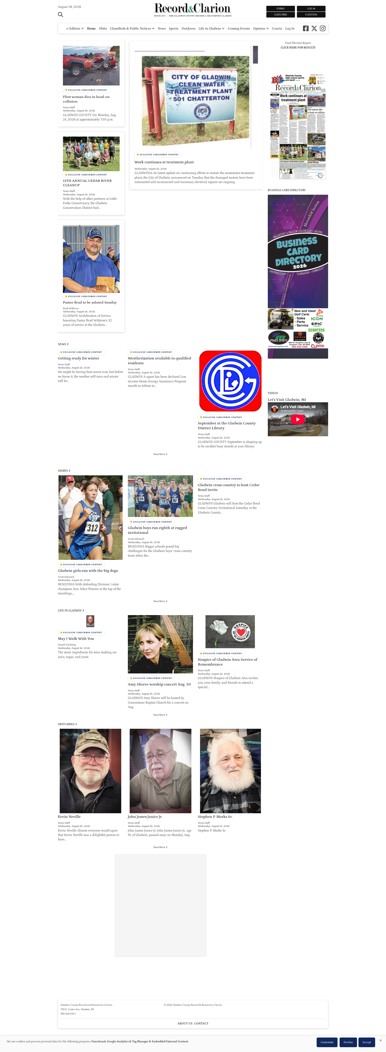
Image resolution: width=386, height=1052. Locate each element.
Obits (103, 28)
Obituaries (66, 724)
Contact (201, 1023)
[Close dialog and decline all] (381, 1039)
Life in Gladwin (210, 28)
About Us (185, 1023)
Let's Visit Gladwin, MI (287, 400)
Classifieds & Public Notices (131, 28)
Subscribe (280, 14)
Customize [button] (327, 1042)
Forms (281, 8)
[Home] (193, 10)
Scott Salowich (66, 576)
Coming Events (239, 28)
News (162, 28)
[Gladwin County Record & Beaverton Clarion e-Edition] (298, 181)
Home (91, 28)
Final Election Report (298, 43)
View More (159, 454)
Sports (173, 28)
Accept (366, 1042)
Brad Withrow (71, 308)
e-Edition (311, 14)
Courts (277, 28)
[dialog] (193, 1044)
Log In (311, 8)
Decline (348, 1042)
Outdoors (188, 28)
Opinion (259, 28)
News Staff (69, 107)
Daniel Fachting (67, 644)
